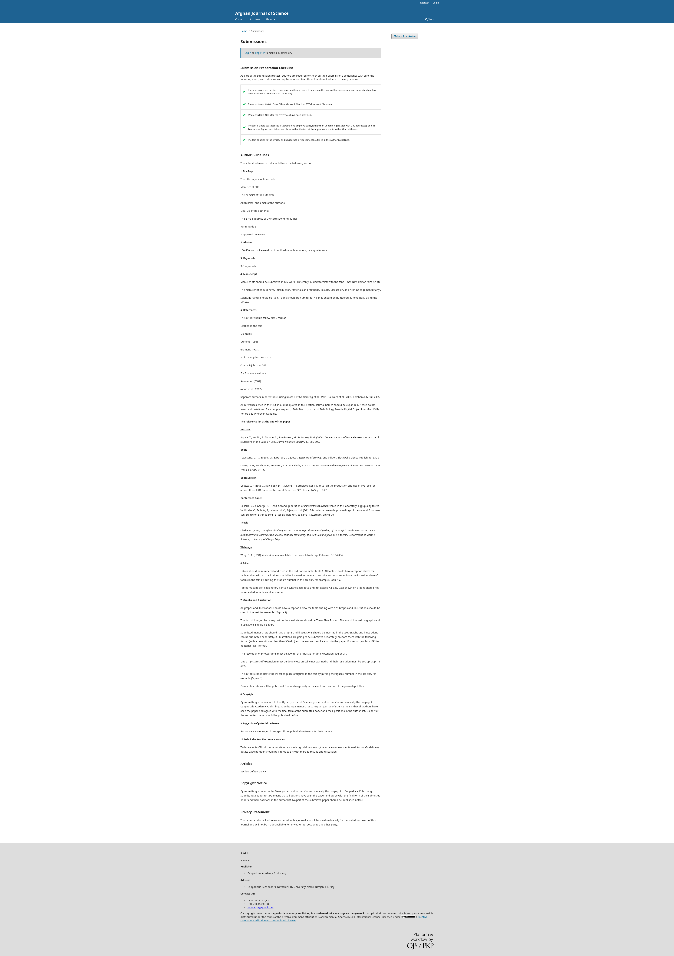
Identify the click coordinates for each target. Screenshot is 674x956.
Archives (255, 19)
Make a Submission (405, 36)
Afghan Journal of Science (262, 13)
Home (243, 30)
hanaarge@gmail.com (260, 907)
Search (432, 19)
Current (239, 19)
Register (424, 2)
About (269, 19)
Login (436, 2)
